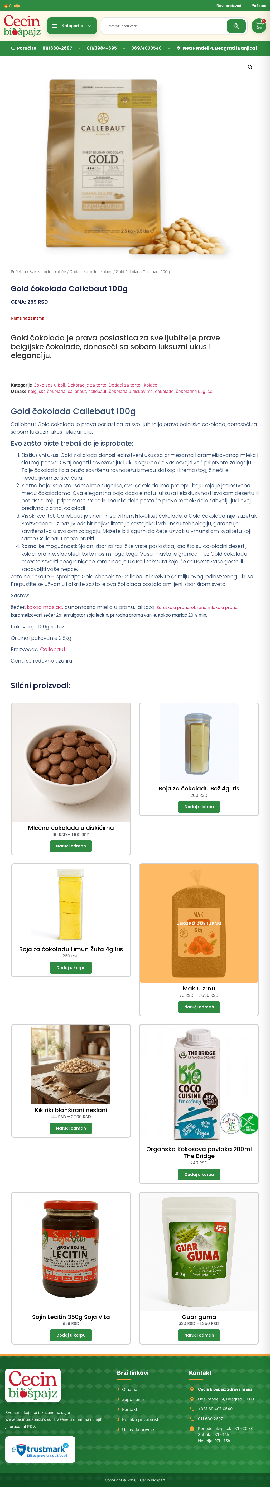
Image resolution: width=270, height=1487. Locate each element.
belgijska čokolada (46, 391)
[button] (250, 67)
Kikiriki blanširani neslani (71, 1110)
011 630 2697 (210, 1418)
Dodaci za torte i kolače (91, 271)
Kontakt (129, 1409)
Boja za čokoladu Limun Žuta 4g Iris (71, 949)
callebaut (77, 391)
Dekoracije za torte (87, 385)
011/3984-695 (102, 48)
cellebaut (97, 391)
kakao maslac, (44, 607)
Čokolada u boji (49, 385)
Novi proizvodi (229, 5)
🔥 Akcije (12, 5)
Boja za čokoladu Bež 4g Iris (198, 788)
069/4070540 (146, 48)
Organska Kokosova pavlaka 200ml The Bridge (199, 1152)
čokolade (164, 391)
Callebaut (53, 649)
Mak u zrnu (199, 988)
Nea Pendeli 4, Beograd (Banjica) (220, 48)
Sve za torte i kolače (47, 271)
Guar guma (199, 1317)
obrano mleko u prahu (213, 607)
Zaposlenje (133, 1399)
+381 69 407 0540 (215, 1408)
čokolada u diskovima (131, 391)
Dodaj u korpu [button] (199, 807)
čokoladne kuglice (194, 391)
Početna (259, 5)
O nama (129, 1389)
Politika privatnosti (141, 1419)
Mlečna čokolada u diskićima (71, 828)
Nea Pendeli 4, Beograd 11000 (226, 1399)
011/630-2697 (57, 48)
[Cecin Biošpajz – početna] (23, 26)
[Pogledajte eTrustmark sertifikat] (40, 1449)
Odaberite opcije (71, 846)
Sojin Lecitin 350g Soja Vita (71, 1317)
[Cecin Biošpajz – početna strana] (33, 1385)
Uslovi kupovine (138, 1429)
